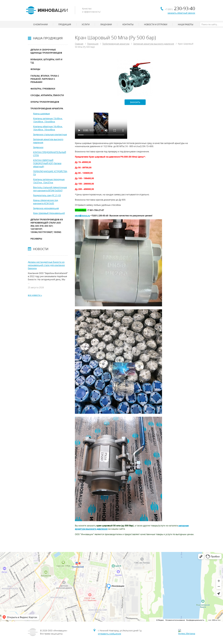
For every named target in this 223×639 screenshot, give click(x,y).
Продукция (92, 43)
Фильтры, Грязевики (42, 88)
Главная (79, 43)
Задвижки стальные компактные (50, 134)
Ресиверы (36, 238)
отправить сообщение (109, 633)
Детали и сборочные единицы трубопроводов (46, 51)
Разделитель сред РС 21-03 (47, 195)
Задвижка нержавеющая (46, 208)
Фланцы (35, 69)
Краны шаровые (41, 113)
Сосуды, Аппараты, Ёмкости (47, 95)
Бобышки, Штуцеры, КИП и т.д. (46, 61)
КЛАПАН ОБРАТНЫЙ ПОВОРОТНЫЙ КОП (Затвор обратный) (47, 163)
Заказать (135, 102)
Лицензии (106, 24)
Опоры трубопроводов (44, 101)
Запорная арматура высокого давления (153, 43)
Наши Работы (185, 24)
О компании (40, 24)
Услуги (86, 24)
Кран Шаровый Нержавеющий (49, 213)
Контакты (127, 24)
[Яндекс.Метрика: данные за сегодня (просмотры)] (186, 632)
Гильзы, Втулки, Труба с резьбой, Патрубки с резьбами (44, 79)
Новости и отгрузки (155, 24)
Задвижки (38, 147)
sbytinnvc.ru (82, 215)
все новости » (35, 295)
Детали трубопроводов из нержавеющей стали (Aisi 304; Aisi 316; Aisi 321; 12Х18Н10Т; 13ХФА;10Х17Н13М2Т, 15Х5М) (46, 226)
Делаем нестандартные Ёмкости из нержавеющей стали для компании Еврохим (46, 265)
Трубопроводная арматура (46, 108)
